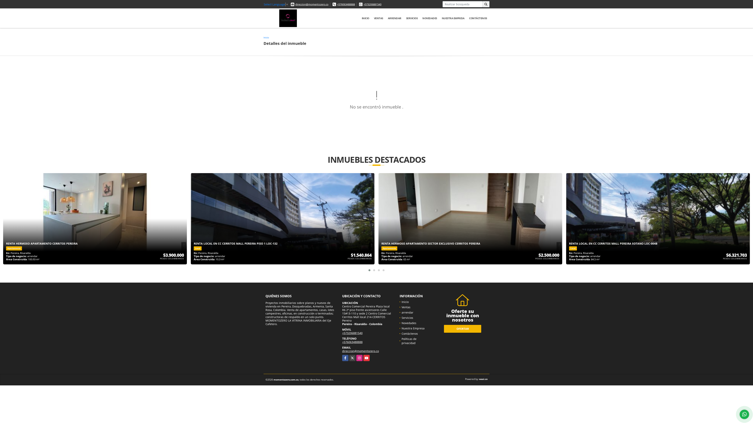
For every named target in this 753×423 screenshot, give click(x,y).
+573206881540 (372, 4)
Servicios (412, 18)
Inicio (365, 18)
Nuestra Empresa (453, 18)
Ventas (378, 18)
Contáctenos (478, 18)
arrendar (394, 18)
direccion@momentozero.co (311, 4)
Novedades (429, 18)
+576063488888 (346, 4)
